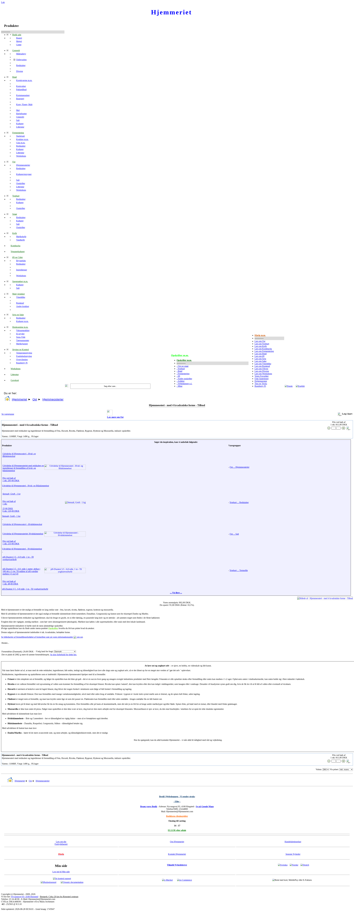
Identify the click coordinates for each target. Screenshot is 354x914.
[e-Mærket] (167, 880)
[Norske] (294, 865)
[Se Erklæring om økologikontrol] (48, 882)
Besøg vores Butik (148, 806)
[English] (300, 386)
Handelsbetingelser (293, 841)
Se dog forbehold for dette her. (63, 654)
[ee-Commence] (184, 880)
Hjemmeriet (19, 399)
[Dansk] (289, 386)
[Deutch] (304, 865)
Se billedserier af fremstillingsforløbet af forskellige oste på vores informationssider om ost (42, 637)
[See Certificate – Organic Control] (72, 882)
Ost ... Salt (234, 534)
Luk (3, 2)
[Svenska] (282, 865)
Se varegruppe (8, 414)
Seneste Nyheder (293, 854)
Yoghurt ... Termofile (239, 570)
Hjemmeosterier (52, 399)
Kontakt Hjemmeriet (177, 854)
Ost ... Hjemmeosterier (239, 467)
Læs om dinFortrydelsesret (61, 842)
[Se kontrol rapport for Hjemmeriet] (62, 878)
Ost (34, 399)
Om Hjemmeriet (177, 841)
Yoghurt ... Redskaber (239, 502)
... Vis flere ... (176, 593)
